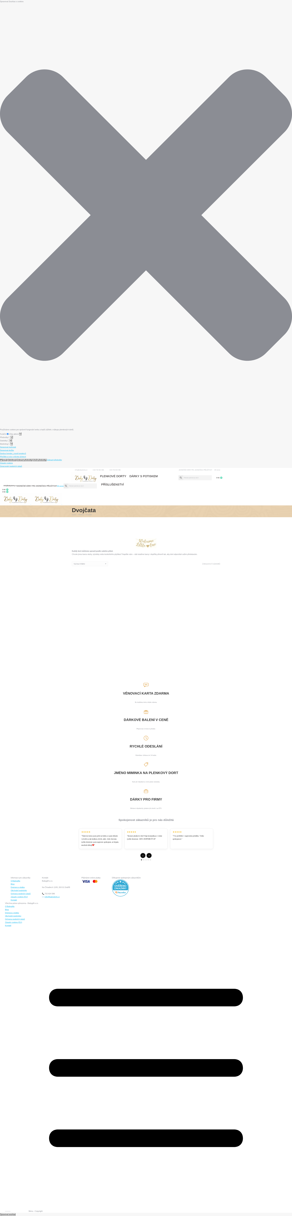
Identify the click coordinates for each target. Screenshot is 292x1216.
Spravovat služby (7, 450)
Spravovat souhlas (7, 1214)
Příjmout (3, 460)
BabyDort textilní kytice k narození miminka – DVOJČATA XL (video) (196, 609)
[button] (146, 215)
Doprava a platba (18, 887)
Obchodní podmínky (19, 890)
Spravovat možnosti (8, 447)
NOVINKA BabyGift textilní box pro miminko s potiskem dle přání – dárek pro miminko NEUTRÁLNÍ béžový (146, 630)
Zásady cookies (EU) (19, 897)
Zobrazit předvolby (24, 460)
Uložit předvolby (39, 460)
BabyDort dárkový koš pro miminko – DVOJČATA (146, 575)
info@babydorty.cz (81, 470)
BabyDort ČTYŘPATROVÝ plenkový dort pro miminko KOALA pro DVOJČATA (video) (96, 576)
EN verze (217, 470)
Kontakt (14, 900)
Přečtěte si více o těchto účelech (13, 457)
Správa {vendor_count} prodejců (13, 454)
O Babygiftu (15, 881)
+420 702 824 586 (98, 470)
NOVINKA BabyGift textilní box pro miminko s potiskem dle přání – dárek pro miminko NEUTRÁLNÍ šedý (196, 662)
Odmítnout (12, 460)
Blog (12, 884)
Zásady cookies (6, 463)
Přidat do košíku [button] (96, 586)
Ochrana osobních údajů (21, 894)
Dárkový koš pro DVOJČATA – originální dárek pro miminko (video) (96, 630)
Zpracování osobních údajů (11, 466)
